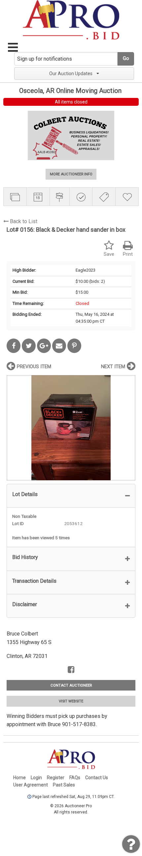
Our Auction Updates (70, 73)
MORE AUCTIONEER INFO (71, 174)
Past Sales (64, 784)
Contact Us (96, 777)
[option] (71, 427)
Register (55, 777)
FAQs (74, 777)
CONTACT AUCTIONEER (71, 685)
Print (128, 254)
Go (126, 58)
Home (19, 777)
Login (36, 777)
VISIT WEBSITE (71, 701)
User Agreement (30, 784)
